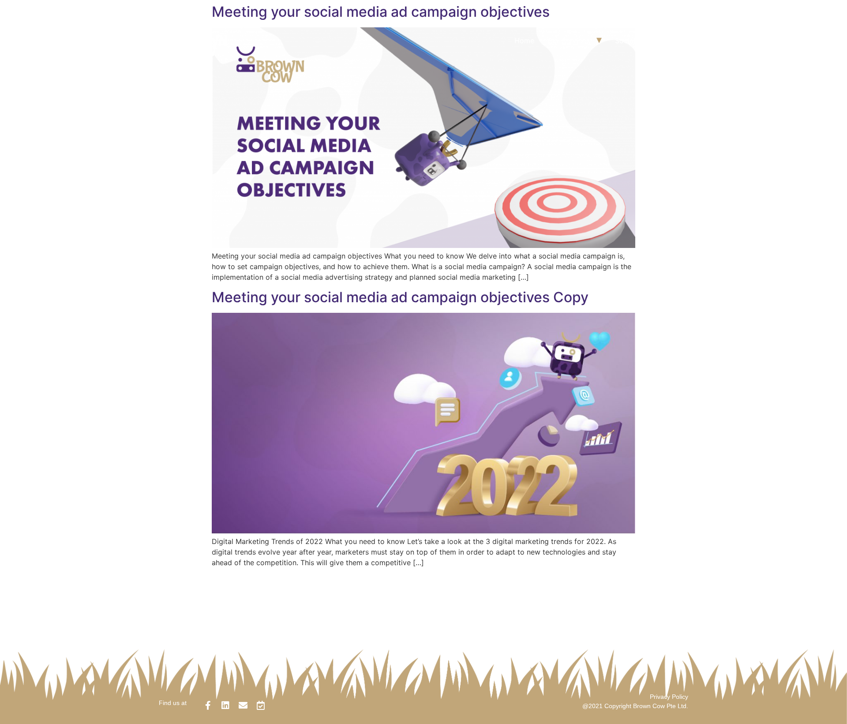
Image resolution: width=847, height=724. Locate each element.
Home (524, 40)
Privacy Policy (669, 696)
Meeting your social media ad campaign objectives (381, 11)
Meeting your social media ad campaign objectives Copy (400, 297)
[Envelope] (243, 705)
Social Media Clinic (646, 40)
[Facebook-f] (208, 705)
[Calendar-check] (261, 705)
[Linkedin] (225, 705)
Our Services (568, 40)
